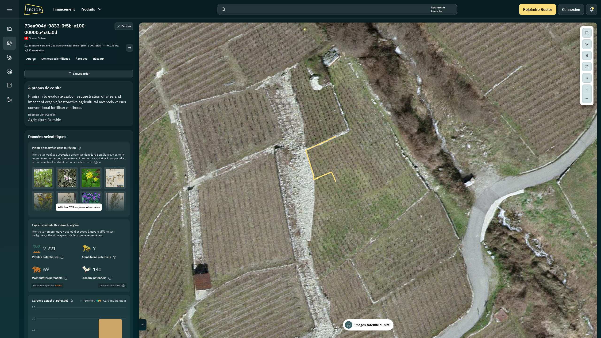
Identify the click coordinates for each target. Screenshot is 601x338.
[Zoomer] (587, 89)
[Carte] (9, 29)
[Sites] (9, 43)
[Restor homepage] (33, 9)
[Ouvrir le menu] (9, 9)
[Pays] (9, 71)
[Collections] (9, 85)
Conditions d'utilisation (583, 336)
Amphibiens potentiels (96, 257)
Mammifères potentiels (47, 278)
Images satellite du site (372, 325)
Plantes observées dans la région (54, 148)
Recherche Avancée (438, 9)
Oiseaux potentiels (94, 278)
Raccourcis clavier (504, 336)
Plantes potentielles (45, 257)
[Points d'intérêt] (9, 57)
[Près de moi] (587, 78)
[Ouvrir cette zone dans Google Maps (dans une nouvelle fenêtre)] (148, 335)
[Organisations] (9, 99)
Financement (64, 9)
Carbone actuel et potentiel (50, 300)
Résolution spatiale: (47, 285)
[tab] (31, 58)
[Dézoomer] (587, 98)
